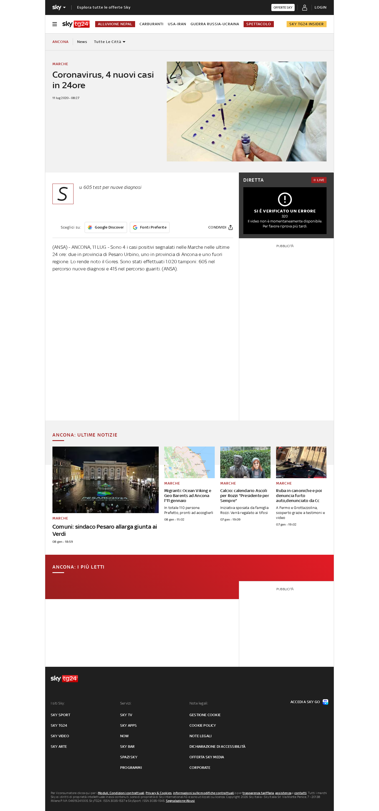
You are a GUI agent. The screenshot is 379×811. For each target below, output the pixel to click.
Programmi (131, 768)
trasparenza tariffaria (258, 793)
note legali (200, 736)
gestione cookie (205, 715)
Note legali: (199, 703)
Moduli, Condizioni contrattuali (121, 793)
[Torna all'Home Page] (76, 24)
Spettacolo (258, 24)
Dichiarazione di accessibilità (217, 746)
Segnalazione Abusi (180, 801)
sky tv (126, 715)
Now (124, 736)
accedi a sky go (305, 702)
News (82, 42)
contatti (300, 793)
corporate (200, 768)
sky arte (59, 746)
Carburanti (151, 24)
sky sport (60, 715)
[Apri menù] (54, 24)
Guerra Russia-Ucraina (215, 24)
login (321, 7)
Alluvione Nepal (115, 24)
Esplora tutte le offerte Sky (104, 7)
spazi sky (128, 757)
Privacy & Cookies (159, 793)
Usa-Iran (177, 24)
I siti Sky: (58, 703)
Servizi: (126, 703)
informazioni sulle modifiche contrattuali (203, 793)
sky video (60, 736)
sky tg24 (59, 725)
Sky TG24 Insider (306, 24)
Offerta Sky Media (207, 757)
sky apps (128, 725)
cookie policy (203, 725)
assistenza (283, 793)
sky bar (127, 746)
